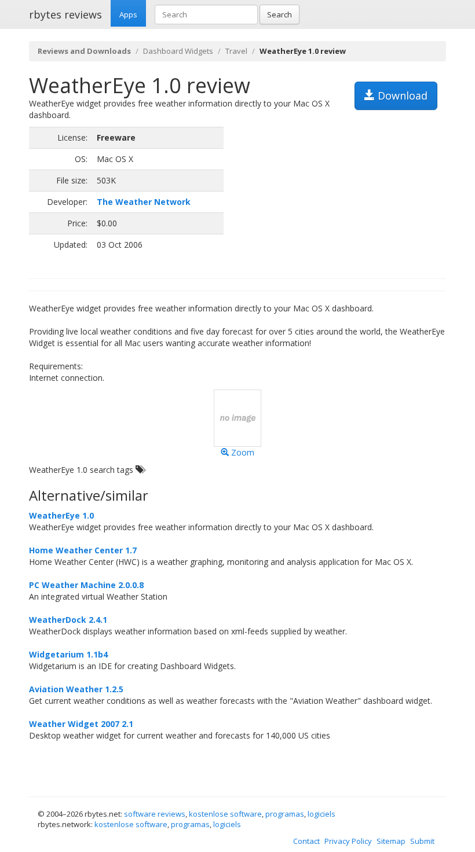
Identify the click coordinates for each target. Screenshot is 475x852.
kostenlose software (225, 814)
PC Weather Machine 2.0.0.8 (86, 584)
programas (284, 814)
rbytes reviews (65, 14)
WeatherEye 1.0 (61, 515)
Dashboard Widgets (178, 51)
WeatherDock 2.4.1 (68, 619)
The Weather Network (144, 201)
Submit (422, 841)
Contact (306, 841)
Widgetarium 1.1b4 (68, 654)
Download (401, 95)
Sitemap (391, 841)
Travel (236, 51)
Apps (128, 14)
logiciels (321, 814)
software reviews (154, 814)
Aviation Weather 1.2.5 (76, 689)
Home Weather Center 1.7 (83, 550)
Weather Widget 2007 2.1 (81, 723)
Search (279, 14)
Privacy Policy (348, 841)
